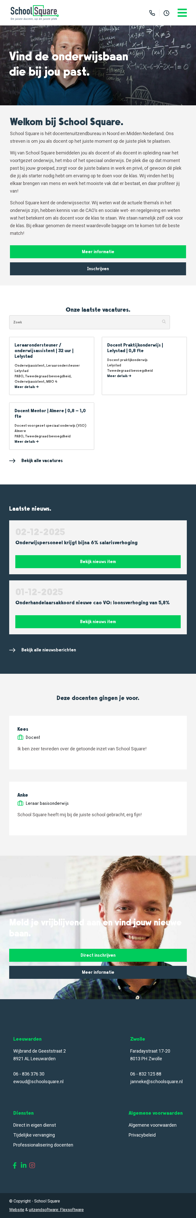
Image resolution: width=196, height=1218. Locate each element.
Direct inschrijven (98, 955)
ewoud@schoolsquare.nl (38, 1081)
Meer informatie (98, 251)
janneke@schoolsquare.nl (156, 1081)
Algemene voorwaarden (153, 1125)
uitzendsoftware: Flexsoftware (56, 1209)
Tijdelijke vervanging (34, 1135)
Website (16, 1209)
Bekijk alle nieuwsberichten (48, 650)
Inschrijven (98, 268)
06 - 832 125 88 (145, 1074)
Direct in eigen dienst (34, 1125)
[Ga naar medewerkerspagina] (166, 12)
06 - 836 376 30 (28, 1074)
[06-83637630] (152, 12)
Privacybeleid (142, 1135)
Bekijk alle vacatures (42, 460)
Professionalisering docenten (43, 1145)
